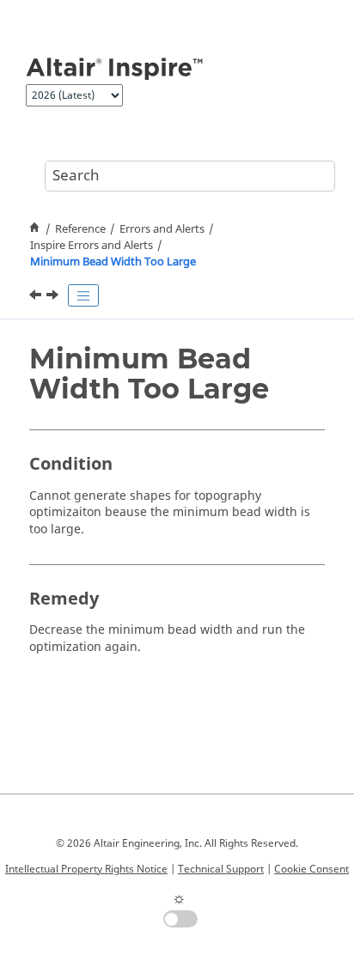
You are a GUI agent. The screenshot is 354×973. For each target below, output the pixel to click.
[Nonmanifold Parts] (54, 297)
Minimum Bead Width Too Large (113, 262)
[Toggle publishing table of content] (83, 295)
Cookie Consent (311, 869)
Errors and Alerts (161, 229)
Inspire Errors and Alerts (91, 245)
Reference (80, 229)
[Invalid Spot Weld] (37, 297)
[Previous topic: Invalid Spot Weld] (37, 297)
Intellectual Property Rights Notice (86, 869)
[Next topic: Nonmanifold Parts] (54, 297)
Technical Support (221, 869)
